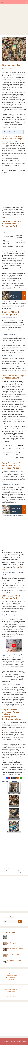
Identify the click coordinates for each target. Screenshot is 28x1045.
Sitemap (14, 1043)
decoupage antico (6, 731)
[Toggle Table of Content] (20, 132)
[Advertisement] (14, 19)
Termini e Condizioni (15, 1041)
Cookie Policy (24, 1040)
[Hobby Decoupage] (2, 2)
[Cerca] (20, 921)
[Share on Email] (16, 778)
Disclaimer (23, 1041)
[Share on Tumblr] (14, 778)
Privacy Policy (17, 1040)
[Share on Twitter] (12, 778)
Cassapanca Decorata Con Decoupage (13, 872)
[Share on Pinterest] (9, 778)
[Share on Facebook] (7, 778)
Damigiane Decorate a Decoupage (12, 870)
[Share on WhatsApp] (21, 778)
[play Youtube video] (14, 645)
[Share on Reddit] (18, 778)
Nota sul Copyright (6, 1041)
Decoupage (6, 868)
